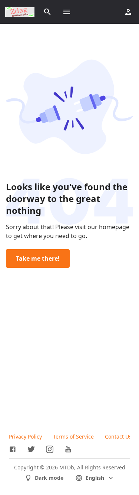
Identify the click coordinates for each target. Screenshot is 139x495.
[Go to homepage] (19, 12)
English (95, 477)
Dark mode (49, 477)
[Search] (47, 12)
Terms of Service (73, 436)
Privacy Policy (25, 436)
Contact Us (118, 436)
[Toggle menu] (67, 12)
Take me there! (38, 258)
